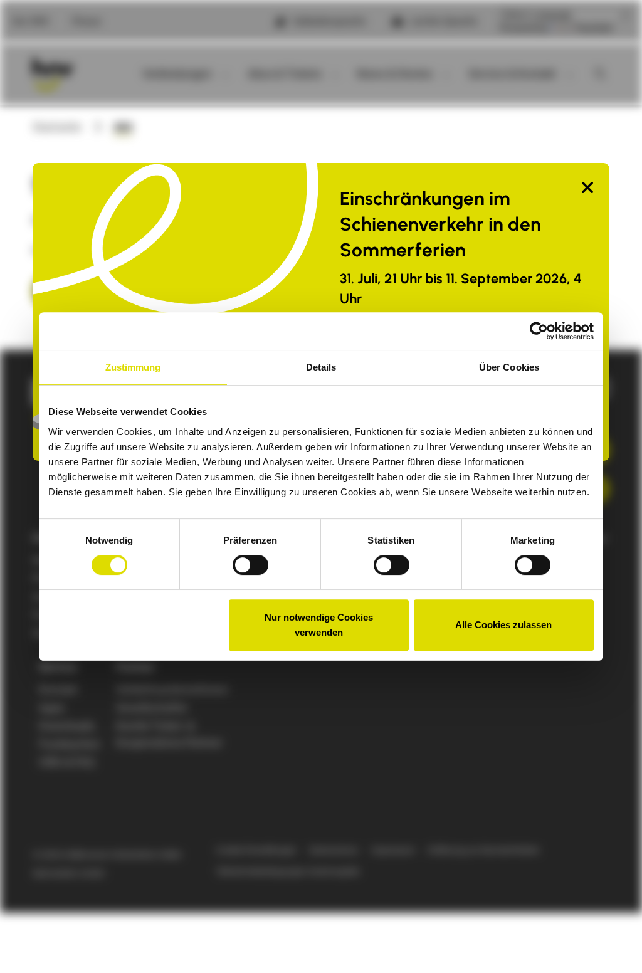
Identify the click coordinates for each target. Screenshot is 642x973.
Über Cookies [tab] (509, 367)
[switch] (250, 565)
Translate (593, 28)
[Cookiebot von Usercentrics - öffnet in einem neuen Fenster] (539, 331)
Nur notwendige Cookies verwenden (319, 625)
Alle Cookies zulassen (503, 624)
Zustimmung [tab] (133, 367)
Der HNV (31, 21)
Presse (86, 21)
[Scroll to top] (612, 943)
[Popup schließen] (587, 188)
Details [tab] (321, 367)
